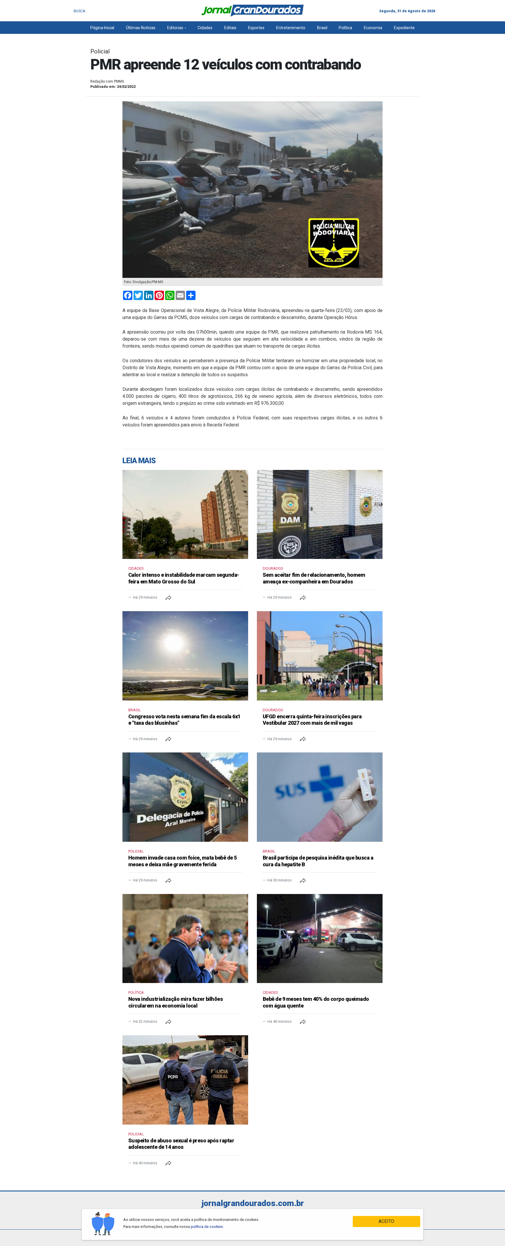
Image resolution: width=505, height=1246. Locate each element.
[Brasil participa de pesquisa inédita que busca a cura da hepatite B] (320, 797)
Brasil (322, 27)
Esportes (256, 27)
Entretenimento (290, 27)
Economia (373, 27)
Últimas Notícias (140, 27)
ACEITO (386, 1221)
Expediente (404, 27)
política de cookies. (207, 1226)
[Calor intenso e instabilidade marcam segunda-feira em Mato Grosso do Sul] (185, 514)
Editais (230, 27)
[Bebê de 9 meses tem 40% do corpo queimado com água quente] (320, 938)
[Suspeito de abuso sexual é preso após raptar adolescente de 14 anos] (185, 1080)
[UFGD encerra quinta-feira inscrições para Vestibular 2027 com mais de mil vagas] (320, 655)
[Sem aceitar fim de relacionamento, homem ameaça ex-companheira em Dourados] (320, 514)
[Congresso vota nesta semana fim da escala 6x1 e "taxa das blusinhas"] (185, 655)
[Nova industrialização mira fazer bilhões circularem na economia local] (185, 938)
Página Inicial (102, 27)
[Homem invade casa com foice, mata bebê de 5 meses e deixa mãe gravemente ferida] (185, 797)
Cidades (205, 27)
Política (345, 27)
